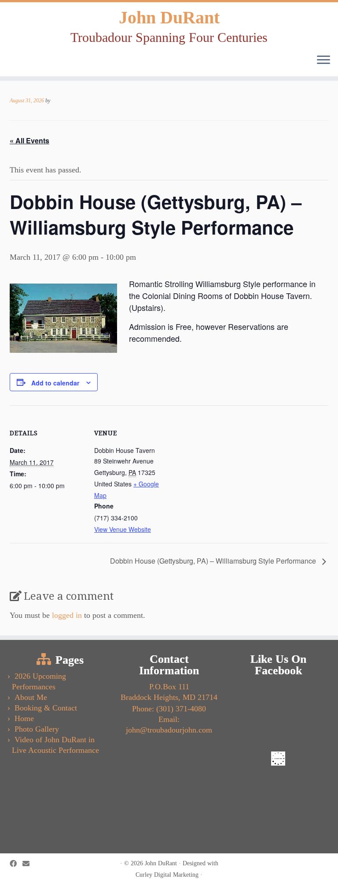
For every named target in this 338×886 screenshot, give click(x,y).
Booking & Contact (46, 707)
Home (24, 718)
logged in (67, 615)
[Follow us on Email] (28, 864)
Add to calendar (55, 382)
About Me (31, 697)
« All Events (29, 140)
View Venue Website (122, 529)
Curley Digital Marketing (167, 874)
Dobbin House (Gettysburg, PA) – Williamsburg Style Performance (214, 561)
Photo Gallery (37, 729)
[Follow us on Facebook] (16, 864)
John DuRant (169, 17)
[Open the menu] (323, 60)
